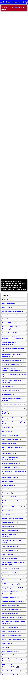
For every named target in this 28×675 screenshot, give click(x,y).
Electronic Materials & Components (13, 408)
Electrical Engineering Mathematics (13, 447)
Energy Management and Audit (12, 588)
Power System (6, 493)
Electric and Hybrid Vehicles (10, 598)
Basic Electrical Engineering (10, 439)
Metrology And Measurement (11, 418)
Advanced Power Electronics (11, 580)
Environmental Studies (9, 477)
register (16, 7)
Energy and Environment (10, 436)
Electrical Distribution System (11, 635)
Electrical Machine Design (10, 605)
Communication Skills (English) (12, 311)
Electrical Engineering (11, 2)
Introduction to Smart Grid (10, 609)
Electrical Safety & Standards (11, 627)
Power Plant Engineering (10, 613)
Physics (4, 647)
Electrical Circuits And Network (11, 333)
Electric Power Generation (10, 671)
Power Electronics (7, 515)
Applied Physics (7, 432)
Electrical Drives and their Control (12, 576)
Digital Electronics (7, 485)
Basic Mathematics (8, 303)
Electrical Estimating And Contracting (14, 374)
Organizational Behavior (10, 558)
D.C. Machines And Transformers (12, 360)
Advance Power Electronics (10, 390)
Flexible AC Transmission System (12, 602)
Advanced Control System (10, 568)
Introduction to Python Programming (14, 471)
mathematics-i (6, 428)
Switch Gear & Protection (10, 546)
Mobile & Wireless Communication (12, 404)
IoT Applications (7, 394)
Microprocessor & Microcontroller (12, 507)
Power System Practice (9, 526)
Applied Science (7, 319)
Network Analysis (7, 453)
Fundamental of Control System (12, 617)
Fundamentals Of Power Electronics (13, 348)
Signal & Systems (7, 481)
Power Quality (6, 643)
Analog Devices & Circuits (10, 463)
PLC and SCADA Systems (9, 550)
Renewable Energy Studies (10, 467)
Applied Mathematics (8, 315)
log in (10, 7)
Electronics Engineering (9, 651)
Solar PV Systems (7, 554)
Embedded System (7, 386)
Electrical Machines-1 (8, 489)
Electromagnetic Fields (9, 497)
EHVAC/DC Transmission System (12, 639)
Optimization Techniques (10, 572)
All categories (7, 299)
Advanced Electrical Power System (12, 518)
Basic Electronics (7, 655)
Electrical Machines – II (9, 522)
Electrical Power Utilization (10, 530)
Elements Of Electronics (9, 323)
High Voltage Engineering (10, 584)
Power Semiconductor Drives (11, 631)
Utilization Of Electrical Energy (11, 364)
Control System (7, 511)
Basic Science (6, 307)
